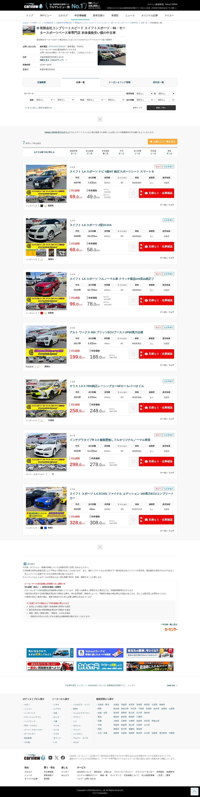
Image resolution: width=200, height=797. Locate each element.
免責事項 (170, 772)
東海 (100, 717)
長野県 (124, 713)
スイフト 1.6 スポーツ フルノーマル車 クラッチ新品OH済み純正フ (112, 278)
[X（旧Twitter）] (56, 757)
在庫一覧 (144, 23)
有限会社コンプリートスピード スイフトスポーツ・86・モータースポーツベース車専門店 (106, 23)
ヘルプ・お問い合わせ (86, 779)
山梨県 (172, 709)
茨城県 (149, 709)
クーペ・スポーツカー (33, 730)
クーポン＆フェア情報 (119, 82)
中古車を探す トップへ (74, 685)
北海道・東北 (103, 704)
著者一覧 (104, 775)
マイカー (169, 15)
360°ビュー (46, 15)
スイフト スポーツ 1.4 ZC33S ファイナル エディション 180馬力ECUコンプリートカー (122, 496)
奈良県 (147, 721)
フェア (171, 205)
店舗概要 (41, 82)
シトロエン (77, 734)
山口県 (147, 725)
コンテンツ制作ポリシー (87, 775)
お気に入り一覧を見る (164, 141)
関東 (100, 709)
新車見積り (99, 15)
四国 (100, 729)
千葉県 (141, 709)
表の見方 (31, 564)
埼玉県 (133, 709)
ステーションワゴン (32, 717)
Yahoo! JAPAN (171, 4)
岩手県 (131, 704)
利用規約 (160, 772)
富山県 (131, 713)
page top (171, 685)
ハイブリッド (29, 721)
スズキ (56, 734)
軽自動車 (28, 738)
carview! (25, 23)
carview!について (84, 772)
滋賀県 (139, 721)
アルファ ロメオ (80, 738)
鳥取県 (116, 725)
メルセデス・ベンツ (81, 704)
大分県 (147, 733)
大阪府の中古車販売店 (64, 23)
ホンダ (56, 717)
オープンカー (29, 734)
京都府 (131, 721)
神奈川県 (125, 709)
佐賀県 (124, 733)
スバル (56, 730)
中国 (100, 725)
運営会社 (98, 772)
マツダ (56, 725)
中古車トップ (36, 23)
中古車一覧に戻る (169, 624)
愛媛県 (131, 729)
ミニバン (28, 709)
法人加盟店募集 (148, 775)
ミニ (75, 721)
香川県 (124, 729)
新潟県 (116, 713)
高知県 (139, 729)
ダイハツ (57, 738)
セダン (27, 704)
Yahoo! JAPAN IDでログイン (57, 132)
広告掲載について (131, 775)
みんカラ (65, 775)
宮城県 (139, 704)
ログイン (151, 4)
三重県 (139, 717)
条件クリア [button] (137, 108)
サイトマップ (115, 775)
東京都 (116, 709)
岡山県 (131, 725)
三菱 (55, 721)
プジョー (77, 730)
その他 (27, 742)
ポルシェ (77, 725)
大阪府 (116, 721)
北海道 (116, 704)
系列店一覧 (158, 82)
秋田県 (147, 704)
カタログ (63, 15)
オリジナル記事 (149, 15)
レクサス (57, 709)
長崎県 (131, 733)
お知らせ (108, 772)
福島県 (162, 704)
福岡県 (116, 733)
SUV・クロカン (31, 725)
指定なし (140, 93)
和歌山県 (155, 721)
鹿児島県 (163, 733)
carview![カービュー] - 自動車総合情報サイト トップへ (111, 685)
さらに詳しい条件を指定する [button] (40, 108)
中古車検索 (80, 15)
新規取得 (159, 4)
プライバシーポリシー (123, 772)
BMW (75, 709)
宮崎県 (154, 733)
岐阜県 (124, 717)
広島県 (139, 725)
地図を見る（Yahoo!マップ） (52, 60)
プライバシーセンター (144, 772)
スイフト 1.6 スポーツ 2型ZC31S (91, 225)
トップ (29, 15)
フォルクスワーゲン (81, 713)
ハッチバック (29, 713)
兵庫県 (124, 721)
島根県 (124, 725)
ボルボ (76, 742)
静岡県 (131, 717)
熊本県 (139, 733)
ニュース (130, 15)
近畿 (100, 721)
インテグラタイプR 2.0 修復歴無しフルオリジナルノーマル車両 (110, 439)
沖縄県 (172, 733)
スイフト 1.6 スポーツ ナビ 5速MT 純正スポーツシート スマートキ (112, 171)
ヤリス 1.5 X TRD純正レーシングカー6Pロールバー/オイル (107, 386)
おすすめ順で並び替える (44, 152)
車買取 (114, 15)
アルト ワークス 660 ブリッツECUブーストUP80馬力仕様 (106, 332)
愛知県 (116, 717)
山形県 (154, 704)
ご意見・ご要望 (163, 775)
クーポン (164, 205)
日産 (55, 713)
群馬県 (164, 709)
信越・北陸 (102, 713)
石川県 (139, 713)
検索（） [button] (161, 108)
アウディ (77, 717)
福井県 (147, 713)
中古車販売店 (48, 23)
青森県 (124, 704)
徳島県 (116, 729)
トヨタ (56, 704)
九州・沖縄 (102, 733)
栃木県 (156, 709)
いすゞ (56, 742)
